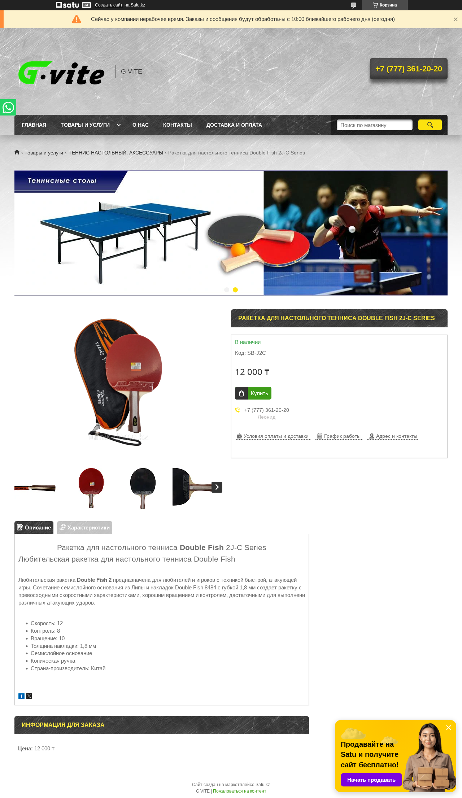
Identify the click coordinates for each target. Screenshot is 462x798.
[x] (29, 697)
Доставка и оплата (234, 125)
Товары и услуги (85, 125)
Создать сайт (109, 5)
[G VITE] (61, 71)
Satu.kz (263, 784)
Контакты (177, 125)
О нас (140, 125)
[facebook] (21, 697)
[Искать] (430, 124)
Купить (259, 393)
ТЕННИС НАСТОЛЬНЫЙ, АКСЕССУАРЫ (116, 153)
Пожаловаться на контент (239, 791)
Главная (34, 125)
